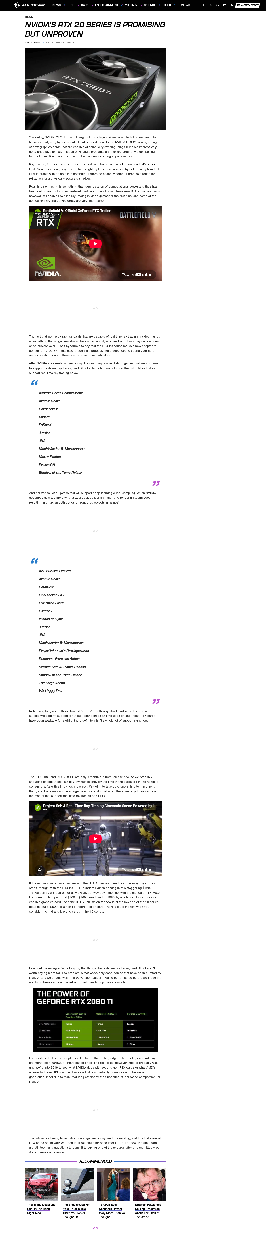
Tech (71, 5)
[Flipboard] (224, 5)
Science (150, 5)
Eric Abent (34, 42)
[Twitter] (210, 5)
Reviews (184, 5)
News (56, 5)
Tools (166, 5)
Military (131, 5)
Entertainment (106, 5)
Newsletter (250, 5)
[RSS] (231, 5)
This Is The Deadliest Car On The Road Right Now (41, 1209)
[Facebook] (203, 5)
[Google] (217, 5)
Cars (84, 5)
